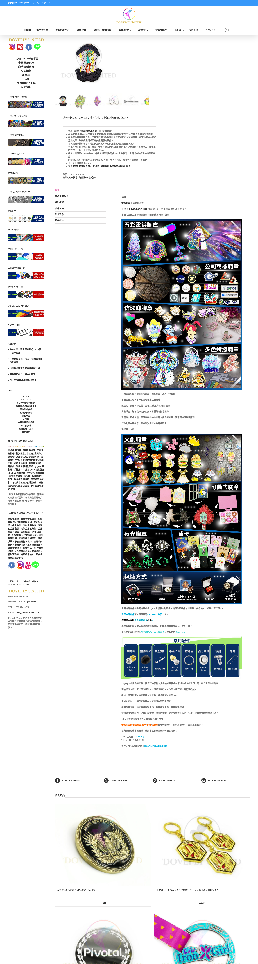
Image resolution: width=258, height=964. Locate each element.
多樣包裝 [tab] (59, 208)
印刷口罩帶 (23, 486)
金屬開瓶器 (20, 545)
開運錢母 (27, 548)
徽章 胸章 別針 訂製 (137, 209)
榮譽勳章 (25, 532)
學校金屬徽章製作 (23, 541)
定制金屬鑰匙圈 (24, 522)
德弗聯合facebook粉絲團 (153, 632)
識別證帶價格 (26, 409)
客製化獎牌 (13, 519)
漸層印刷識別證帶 (24, 466)
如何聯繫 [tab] (59, 214)
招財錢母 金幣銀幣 (109, 166)
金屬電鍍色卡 (26, 62)
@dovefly (139, 737)
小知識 (26, 419)
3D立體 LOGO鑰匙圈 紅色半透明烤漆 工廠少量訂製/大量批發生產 (187, 890)
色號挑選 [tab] (59, 202)
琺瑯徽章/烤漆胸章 (87, 177)
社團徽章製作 (14, 548)
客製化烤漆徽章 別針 (82, 166)
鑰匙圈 (122, 166)
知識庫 (26, 75)
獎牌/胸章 (73, 177)
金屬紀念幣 (126, 725)
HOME (26, 397)
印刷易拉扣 (31, 482)
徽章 (17, 532)
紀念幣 (96, 166)
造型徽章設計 (27, 554)
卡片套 (27, 476)
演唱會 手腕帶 (20, 463)
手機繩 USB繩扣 (22, 469)
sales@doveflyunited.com (49, 3)
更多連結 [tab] (59, 220)
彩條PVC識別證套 (35, 473)
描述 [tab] (57, 190)
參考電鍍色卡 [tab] (61, 196)
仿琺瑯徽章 (13, 554)
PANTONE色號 (154, 614)
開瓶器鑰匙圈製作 (27, 538)
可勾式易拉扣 (18, 482)
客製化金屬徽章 (28, 519)
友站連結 (26, 87)
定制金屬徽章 (29, 525)
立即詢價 (26, 70)
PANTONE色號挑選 (26, 58)
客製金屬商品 (127, 614)
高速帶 (19, 457)
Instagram (180, 632)
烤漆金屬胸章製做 (88, 131)
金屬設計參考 (30, 535)
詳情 (104, 903)
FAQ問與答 (26, 426)
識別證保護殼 (15, 476)
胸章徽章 (137, 725)
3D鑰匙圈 (17, 535)
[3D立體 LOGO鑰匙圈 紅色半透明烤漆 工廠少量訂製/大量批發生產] (202, 845)
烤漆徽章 (36, 551)
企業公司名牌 (23, 551)
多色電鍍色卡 (140, 620)
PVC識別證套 (37, 469)
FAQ (26, 79)
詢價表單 (26, 416)
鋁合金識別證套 (21, 479)
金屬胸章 (125, 203)
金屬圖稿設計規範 (26, 422)
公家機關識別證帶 (29, 460)
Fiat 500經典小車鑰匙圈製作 (23, 380)
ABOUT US (26, 400)
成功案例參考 (26, 66)
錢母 (149, 725)
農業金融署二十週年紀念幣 (22, 374)
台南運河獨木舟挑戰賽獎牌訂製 (25, 368)
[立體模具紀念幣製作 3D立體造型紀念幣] (103, 845)
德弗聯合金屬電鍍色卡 (26, 406)
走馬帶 (37, 453)
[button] (227, 30)
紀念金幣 (16, 525)
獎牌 (128, 166)
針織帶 (11, 457)
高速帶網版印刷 (31, 457)
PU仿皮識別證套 (17, 473)
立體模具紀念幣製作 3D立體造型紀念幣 (76, 890)
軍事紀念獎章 (33, 545)
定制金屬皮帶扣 (28, 528)
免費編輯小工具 (26, 83)
